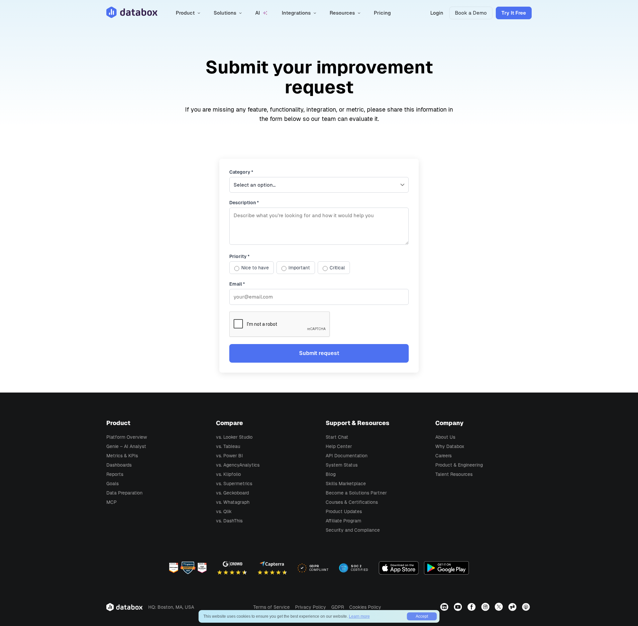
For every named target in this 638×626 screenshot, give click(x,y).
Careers (443, 455)
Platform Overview (126, 437)
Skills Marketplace (346, 483)
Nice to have (255, 267)
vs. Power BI (229, 455)
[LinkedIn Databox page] (445, 606)
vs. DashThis (229, 520)
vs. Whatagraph (233, 502)
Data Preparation (124, 492)
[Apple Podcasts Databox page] (527, 606)
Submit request (319, 353)
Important (299, 267)
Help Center (339, 446)
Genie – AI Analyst (126, 446)
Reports (114, 474)
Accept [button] (422, 616)
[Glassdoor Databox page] (513, 606)
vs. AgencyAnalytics (238, 465)
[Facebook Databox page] (472, 606)
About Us (445, 437)
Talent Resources (454, 474)
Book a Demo (471, 13)
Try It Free (513, 13)
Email (237, 284)
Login (436, 13)
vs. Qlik (224, 511)
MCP (111, 502)
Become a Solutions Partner (356, 492)
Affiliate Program (343, 520)
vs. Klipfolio (228, 474)
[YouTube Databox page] (459, 606)
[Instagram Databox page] (486, 606)
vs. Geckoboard (232, 492)
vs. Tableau (228, 446)
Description (244, 202)
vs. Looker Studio (234, 437)
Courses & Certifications (352, 502)
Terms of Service (271, 607)
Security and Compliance (353, 530)
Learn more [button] (359, 616)
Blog (331, 474)
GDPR (337, 607)
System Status (342, 465)
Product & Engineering (459, 465)
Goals (112, 483)
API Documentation (347, 455)
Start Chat (337, 437)
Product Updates (344, 511)
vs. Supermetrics (234, 483)
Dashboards (119, 465)
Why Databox (449, 446)
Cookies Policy (365, 607)
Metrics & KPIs (122, 455)
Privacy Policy (310, 607)
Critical (337, 267)
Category (241, 172)
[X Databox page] (499, 606)
